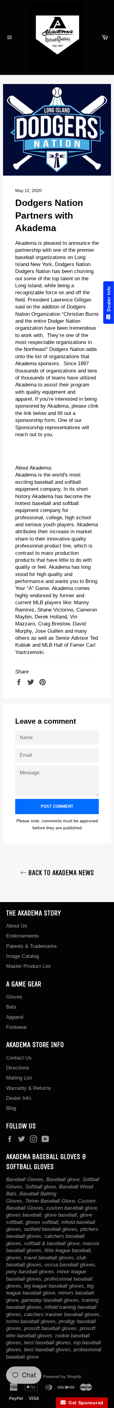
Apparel (14, 1017)
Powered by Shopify (62, 1376)
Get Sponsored (85, 1402)
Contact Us (19, 1058)
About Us (16, 926)
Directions (17, 1068)
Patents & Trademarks (31, 946)
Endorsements (22, 936)
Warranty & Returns (28, 1088)
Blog (11, 1108)
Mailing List (19, 1078)
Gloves (14, 997)
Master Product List (28, 966)
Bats (11, 1007)
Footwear (16, 1027)
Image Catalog (22, 956)
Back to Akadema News (60, 872)
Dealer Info (18, 1098)
